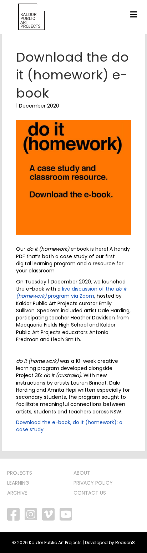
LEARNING (18, 482)
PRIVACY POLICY (93, 482)
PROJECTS (19, 472)
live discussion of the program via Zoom (71, 292)
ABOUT (82, 472)
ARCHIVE (17, 492)
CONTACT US (90, 492)
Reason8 (125, 542)
